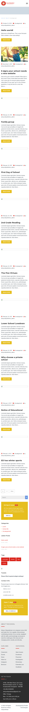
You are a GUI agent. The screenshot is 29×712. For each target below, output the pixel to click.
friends (13, 559)
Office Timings (7, 694)
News (2, 657)
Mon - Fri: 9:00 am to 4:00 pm (11, 696)
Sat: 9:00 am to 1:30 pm (9, 699)
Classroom (4, 652)
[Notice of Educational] (14, 393)
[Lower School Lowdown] (14, 306)
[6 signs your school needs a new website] (14, 54)
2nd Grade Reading (10, 223)
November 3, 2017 (7, 64)
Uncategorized (18, 23)
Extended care (20, 664)
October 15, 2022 (7, 23)
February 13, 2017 (7, 115)
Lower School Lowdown (13, 323)
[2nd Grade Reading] (14, 205)
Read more (6, 40)
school (4, 563)
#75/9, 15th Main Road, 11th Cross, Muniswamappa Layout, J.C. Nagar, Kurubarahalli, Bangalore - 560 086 (13, 684)
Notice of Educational (12, 410)
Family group (7, 122)
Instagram (4, 662)
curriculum (5, 559)
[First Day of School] (14, 155)
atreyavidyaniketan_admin (8, 25)
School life (5, 529)
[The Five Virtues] (14, 256)
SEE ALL (8, 515)
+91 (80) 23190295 (8, 689)
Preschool (18, 657)
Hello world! (7, 30)
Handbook (18, 667)
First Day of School (10, 172)
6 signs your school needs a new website (12, 547)
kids (19, 559)
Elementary (19, 662)
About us (3, 659)
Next (12, 491)
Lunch (4, 526)
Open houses (19, 652)
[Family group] (14, 104)
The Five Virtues (9, 273)
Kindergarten (19, 659)
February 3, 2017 (7, 403)
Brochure (3, 664)
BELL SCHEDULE (11, 611)
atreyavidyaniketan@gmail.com (12, 691)
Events (3, 654)
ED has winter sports (11, 460)
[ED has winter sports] (14, 443)
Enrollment (19, 654)
